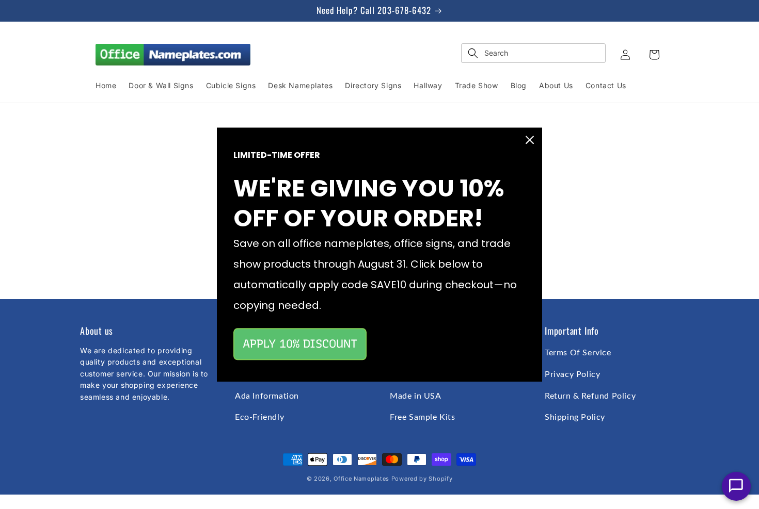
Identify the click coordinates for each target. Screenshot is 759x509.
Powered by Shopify (422, 478)
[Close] (529, 139)
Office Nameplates (361, 478)
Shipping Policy (575, 417)
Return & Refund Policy (590, 396)
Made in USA (415, 396)
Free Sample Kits (422, 417)
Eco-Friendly (259, 417)
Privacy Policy (572, 374)
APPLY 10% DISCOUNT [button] (300, 344)
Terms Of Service (578, 353)
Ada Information (267, 396)
